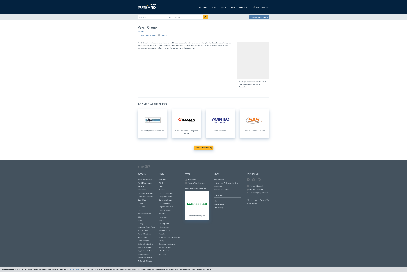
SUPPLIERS (203, 7)
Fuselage (162, 213)
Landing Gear (164, 224)
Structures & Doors (145, 247)
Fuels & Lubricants (144, 213)
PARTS (223, 7)
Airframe (162, 180)
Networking (218, 208)
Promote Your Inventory (196, 183)
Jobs (215, 201)
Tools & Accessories (145, 258)
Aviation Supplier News (222, 190)
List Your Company (256, 189)
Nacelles (162, 234)
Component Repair (166, 196)
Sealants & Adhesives (145, 244)
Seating (161, 241)
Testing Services (165, 247)
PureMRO (144, 167)
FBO (139, 210)
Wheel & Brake (164, 251)
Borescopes (142, 190)
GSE (139, 217)
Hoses (140, 220)
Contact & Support (256, 186)
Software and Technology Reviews (226, 183)
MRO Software (143, 230)
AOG (161, 183)
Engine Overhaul (165, 210)
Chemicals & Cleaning (145, 193)
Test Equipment (143, 254)
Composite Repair (165, 200)
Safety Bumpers (143, 241)
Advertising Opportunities (258, 193)
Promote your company (259, 17)
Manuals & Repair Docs (146, 227)
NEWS (232, 7)
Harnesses (163, 217)
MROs (214, 7)
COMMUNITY (244, 7)
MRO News (218, 186)
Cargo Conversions (166, 193)
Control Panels (164, 203)
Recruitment (142, 237)
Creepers (141, 203)
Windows (162, 254)
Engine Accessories (166, 207)
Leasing (140, 224)
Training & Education (145, 261)
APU (160, 186)
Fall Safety (141, 207)
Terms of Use (264, 200)
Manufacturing (164, 230)
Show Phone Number (148, 35)
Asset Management (145, 183)
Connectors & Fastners (146, 196)
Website (164, 35)
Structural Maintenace (167, 244)
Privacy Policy (252, 200)
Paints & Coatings (144, 234)
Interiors (162, 220)
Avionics (162, 190)
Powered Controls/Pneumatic (170, 237)
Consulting (141, 31)
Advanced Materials (145, 180)
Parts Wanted (219, 204)
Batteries (141, 186)
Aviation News (219, 180)
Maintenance (164, 227)
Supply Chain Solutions (146, 251)
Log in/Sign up (262, 7)
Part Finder (192, 180)
